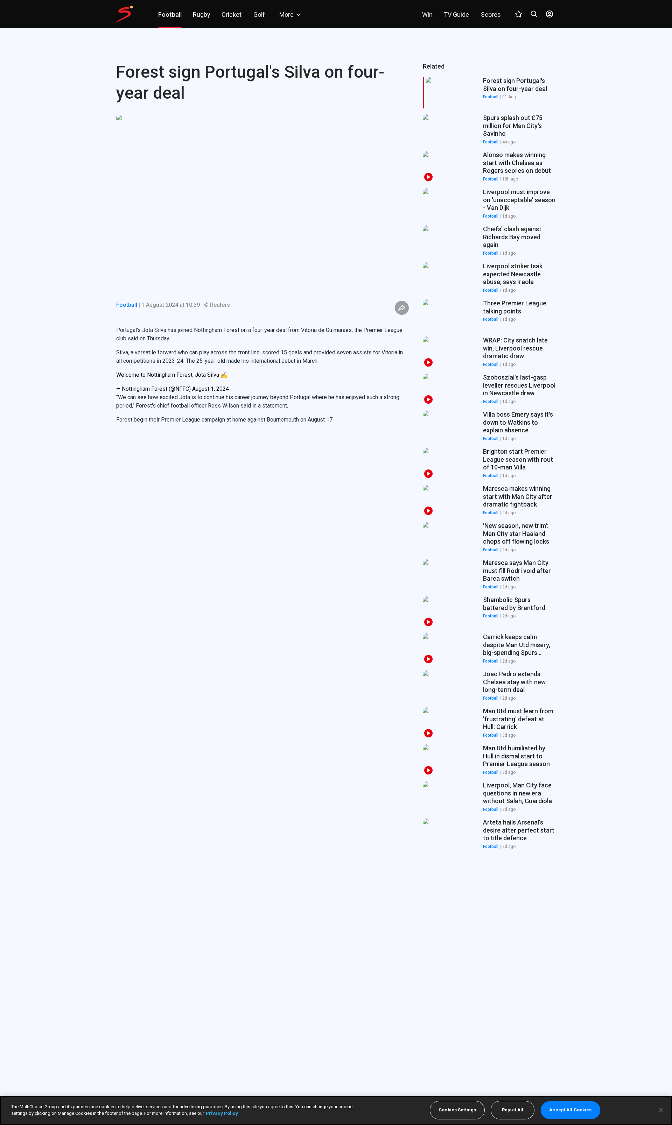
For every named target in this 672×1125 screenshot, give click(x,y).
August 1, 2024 (210, 388)
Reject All (512, 1110)
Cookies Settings (457, 1110)
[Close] (660, 1110)
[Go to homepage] (124, 14)
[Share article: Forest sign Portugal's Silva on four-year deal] (402, 308)
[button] (489, 130)
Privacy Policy (222, 1113)
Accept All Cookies (570, 1110)
